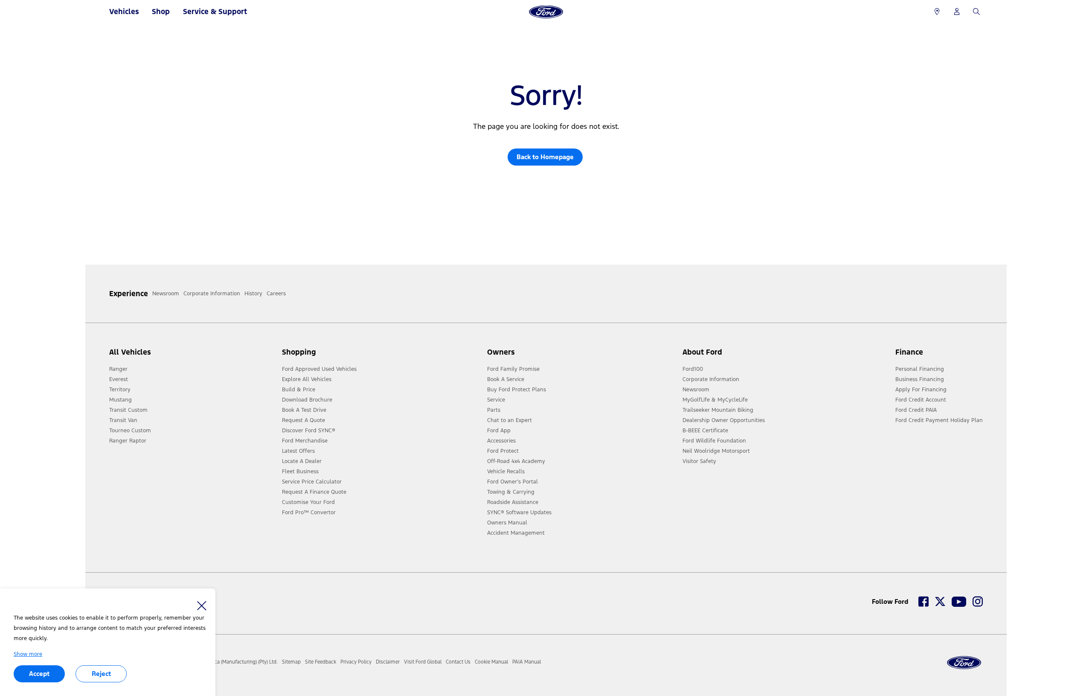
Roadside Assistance (512, 502)
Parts (493, 410)
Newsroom (695, 389)
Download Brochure (307, 399)
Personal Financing (919, 369)
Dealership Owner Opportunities (723, 420)
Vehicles (124, 11)
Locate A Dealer (302, 461)
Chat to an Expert (509, 420)
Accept (39, 674)
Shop (161, 11)
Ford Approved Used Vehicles (319, 369)
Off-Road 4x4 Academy (516, 461)
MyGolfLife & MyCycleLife (715, 399)
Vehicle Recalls (506, 471)
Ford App (499, 430)
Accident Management (516, 533)
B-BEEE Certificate (705, 430)
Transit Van (123, 420)
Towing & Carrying (510, 492)
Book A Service (505, 379)
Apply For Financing (921, 389)
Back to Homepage (545, 157)
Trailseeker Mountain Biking (717, 410)
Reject (101, 674)
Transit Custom (128, 410)
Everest (118, 379)
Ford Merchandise (305, 440)
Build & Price (298, 389)
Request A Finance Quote (314, 492)
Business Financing (919, 379)
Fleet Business (300, 471)
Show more (28, 654)
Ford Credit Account (920, 399)
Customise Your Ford (308, 502)
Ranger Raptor (127, 440)
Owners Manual (507, 522)
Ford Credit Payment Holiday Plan (939, 420)
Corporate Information (710, 379)
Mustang (120, 399)
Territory (120, 389)
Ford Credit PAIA (916, 410)
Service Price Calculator (312, 481)
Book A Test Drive (304, 410)
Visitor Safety (699, 461)
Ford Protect (503, 451)
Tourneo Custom (130, 430)
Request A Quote (303, 420)
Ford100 (692, 369)
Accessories (501, 440)
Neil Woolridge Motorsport (716, 451)
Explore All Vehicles (306, 379)
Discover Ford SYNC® (308, 430)
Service (496, 399)
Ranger (118, 369)
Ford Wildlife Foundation (714, 440)
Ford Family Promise (513, 369)
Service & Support (215, 11)
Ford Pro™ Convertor (309, 512)
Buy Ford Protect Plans (516, 389)
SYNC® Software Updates (519, 512)
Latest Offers (298, 451)
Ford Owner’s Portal (512, 481)
